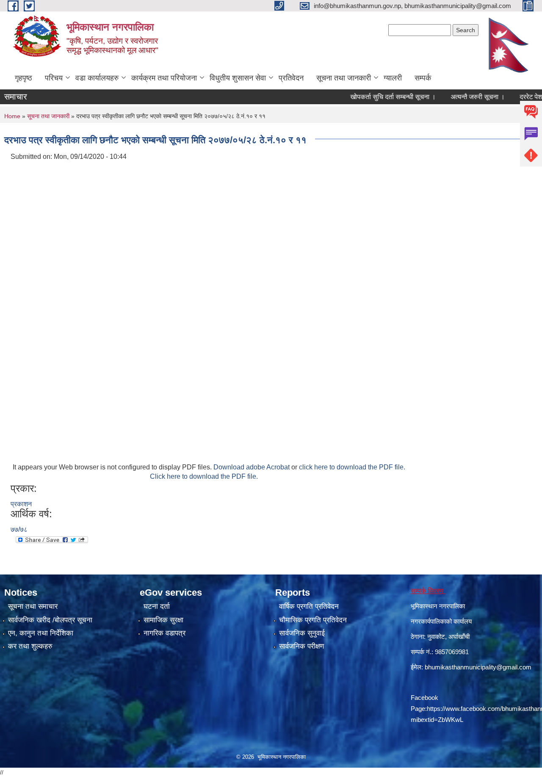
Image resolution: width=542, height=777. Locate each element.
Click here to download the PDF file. (204, 476)
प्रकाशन (21, 504)
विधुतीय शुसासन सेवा (238, 78)
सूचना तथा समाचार (33, 606)
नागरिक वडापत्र (164, 633)
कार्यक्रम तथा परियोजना (164, 78)
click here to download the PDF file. (352, 467)
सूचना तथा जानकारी (343, 78)
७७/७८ (19, 529)
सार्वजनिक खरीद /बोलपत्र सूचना (50, 620)
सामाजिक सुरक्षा (163, 620)
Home (12, 116)
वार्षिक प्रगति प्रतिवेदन (309, 606)
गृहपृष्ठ (23, 78)
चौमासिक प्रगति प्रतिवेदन (313, 620)
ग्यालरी (393, 78)
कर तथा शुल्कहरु (30, 646)
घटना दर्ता (157, 606)
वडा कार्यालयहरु (97, 78)
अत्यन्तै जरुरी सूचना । (464, 96)
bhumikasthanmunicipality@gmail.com (478, 667)
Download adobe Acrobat (252, 467)
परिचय (54, 78)
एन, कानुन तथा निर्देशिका (40, 633)
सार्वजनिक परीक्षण (301, 646)
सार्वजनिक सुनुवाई (302, 633)
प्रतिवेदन (291, 78)
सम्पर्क (423, 78)
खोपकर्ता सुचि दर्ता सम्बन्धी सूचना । (379, 96)
